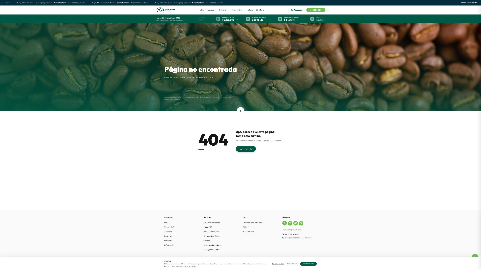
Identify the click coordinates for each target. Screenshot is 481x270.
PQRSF (246, 227)
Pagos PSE (208, 227)
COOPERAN (317, 10)
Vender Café (169, 227)
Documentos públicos (212, 236)
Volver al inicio (246, 149)
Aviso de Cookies (190, 266)
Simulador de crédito (212, 223)
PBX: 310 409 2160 (292, 234)
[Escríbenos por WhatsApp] (475, 257)
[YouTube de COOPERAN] (295, 223)
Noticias (207, 241)
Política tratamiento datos (253, 223)
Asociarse (298, 10)
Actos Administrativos (212, 245)
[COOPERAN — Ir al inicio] (166, 10)
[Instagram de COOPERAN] (290, 223)
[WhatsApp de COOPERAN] (301, 223)
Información (169, 245)
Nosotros (167, 236)
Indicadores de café (211, 231)
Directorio (168, 241)
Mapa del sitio (248, 231)
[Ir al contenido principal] (240, 110)
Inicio (166, 223)
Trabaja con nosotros (212, 249)
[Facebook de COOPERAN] (284, 223)
